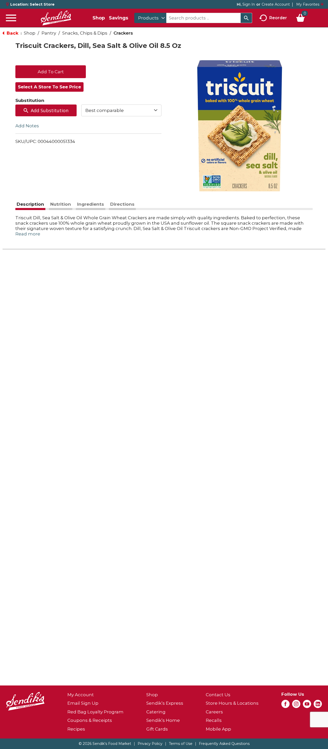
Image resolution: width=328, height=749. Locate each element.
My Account (80, 694)
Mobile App (218, 729)
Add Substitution (49, 110)
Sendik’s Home (163, 720)
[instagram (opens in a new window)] (296, 705)
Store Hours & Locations (232, 703)
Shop (99, 18)
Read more (27, 233)
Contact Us (218, 694)
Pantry (49, 33)
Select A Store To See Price (49, 86)
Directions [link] (122, 204)
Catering (156, 711)
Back (11, 33)
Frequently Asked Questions (224, 743)
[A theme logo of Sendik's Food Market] (56, 18)
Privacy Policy (150, 743)
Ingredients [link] (90, 204)
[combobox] (150, 18)
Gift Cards (157, 729)
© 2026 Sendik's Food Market (105, 743)
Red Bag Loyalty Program (95, 711)
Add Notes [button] (27, 125)
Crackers (123, 33)
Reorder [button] (278, 17)
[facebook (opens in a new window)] (285, 705)
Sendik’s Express (164, 703)
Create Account (276, 4)
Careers (214, 711)
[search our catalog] (246, 18)
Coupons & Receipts (89, 720)
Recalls (214, 720)
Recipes (76, 729)
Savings (118, 18)
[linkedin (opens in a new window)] (318, 705)
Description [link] (30, 204)
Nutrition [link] (60, 204)
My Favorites (307, 4)
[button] (50, 71)
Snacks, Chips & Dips (84, 33)
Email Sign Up (82, 703)
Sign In (248, 4)
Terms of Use (180, 743)
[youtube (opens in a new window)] (307, 705)
